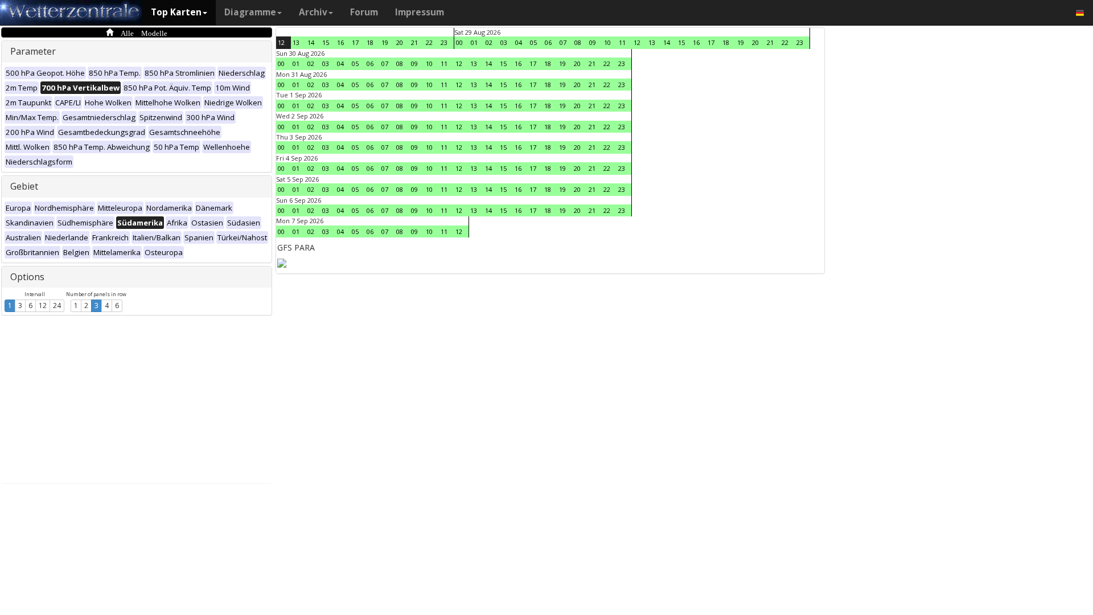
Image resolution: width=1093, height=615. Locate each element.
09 (592, 42)
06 (548, 42)
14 (310, 42)
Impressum (419, 12)
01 (474, 42)
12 (43, 305)
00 (459, 42)
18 (370, 42)
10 (607, 42)
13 (296, 42)
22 (429, 42)
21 (414, 42)
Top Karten (176, 12)
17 (355, 42)
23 (444, 42)
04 (518, 42)
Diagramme (250, 12)
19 (384, 42)
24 (57, 305)
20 (399, 42)
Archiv (313, 12)
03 (503, 42)
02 (489, 42)
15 (325, 42)
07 (563, 42)
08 (577, 42)
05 (533, 42)
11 (622, 42)
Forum (364, 12)
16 (340, 42)
